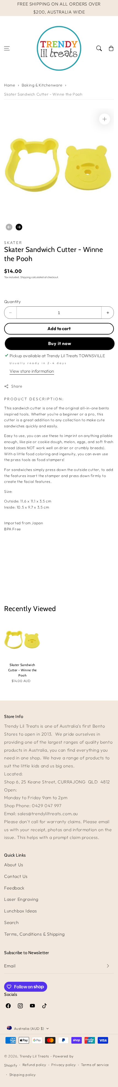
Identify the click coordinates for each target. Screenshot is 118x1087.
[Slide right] (19, 227)
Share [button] (17, 386)
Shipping (25, 277)
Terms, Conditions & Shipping (34, 934)
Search (11, 922)
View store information (32, 371)
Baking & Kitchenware (42, 85)
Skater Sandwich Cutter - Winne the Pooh (43, 94)
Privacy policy (63, 1064)
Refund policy (34, 1064)
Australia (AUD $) (29, 1028)
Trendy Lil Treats (34, 1056)
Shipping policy (22, 1074)
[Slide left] (9, 227)
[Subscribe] (108, 965)
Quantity (12, 301)
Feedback (14, 888)
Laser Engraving (21, 899)
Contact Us (16, 876)
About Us (13, 864)
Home (9, 85)
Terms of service (95, 1064)
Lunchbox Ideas (20, 911)
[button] (7, 48)
